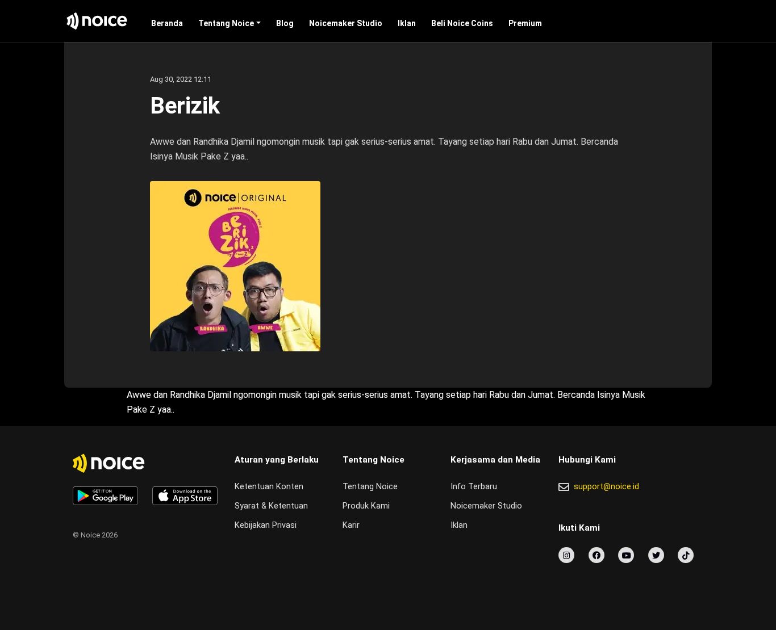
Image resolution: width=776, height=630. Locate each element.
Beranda (167, 23)
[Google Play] (105, 495)
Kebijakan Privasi (266, 525)
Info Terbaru (473, 487)
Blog (285, 23)
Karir (351, 525)
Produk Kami (366, 506)
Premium (525, 23)
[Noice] (97, 21)
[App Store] (185, 495)
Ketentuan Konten (269, 487)
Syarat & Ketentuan (271, 506)
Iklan (407, 23)
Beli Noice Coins (462, 23)
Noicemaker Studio (345, 23)
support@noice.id (606, 487)
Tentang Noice (226, 23)
